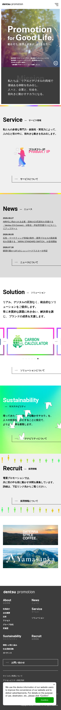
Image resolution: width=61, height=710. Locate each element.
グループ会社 (8, 624)
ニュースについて (29, 262)
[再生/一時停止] (56, 63)
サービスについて (29, 179)
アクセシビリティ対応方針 (13, 680)
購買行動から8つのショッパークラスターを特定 (25, 251)
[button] (23, 358)
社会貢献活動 (8, 649)
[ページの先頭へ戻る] (59, 567)
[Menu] (57, 4)
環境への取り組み (10, 645)
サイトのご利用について (13, 676)
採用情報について (29, 501)
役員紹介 (6, 609)
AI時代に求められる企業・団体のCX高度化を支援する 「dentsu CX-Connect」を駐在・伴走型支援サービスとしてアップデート (30, 225)
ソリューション (38, 618)
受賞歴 (5, 628)
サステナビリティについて (33, 438)
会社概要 (6, 613)
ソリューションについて (32, 370)
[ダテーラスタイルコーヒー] (30, 535)
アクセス (6, 621)
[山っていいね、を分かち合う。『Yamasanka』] (30, 558)
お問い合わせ (18, 662)
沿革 (5, 617)
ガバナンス (7, 653)
